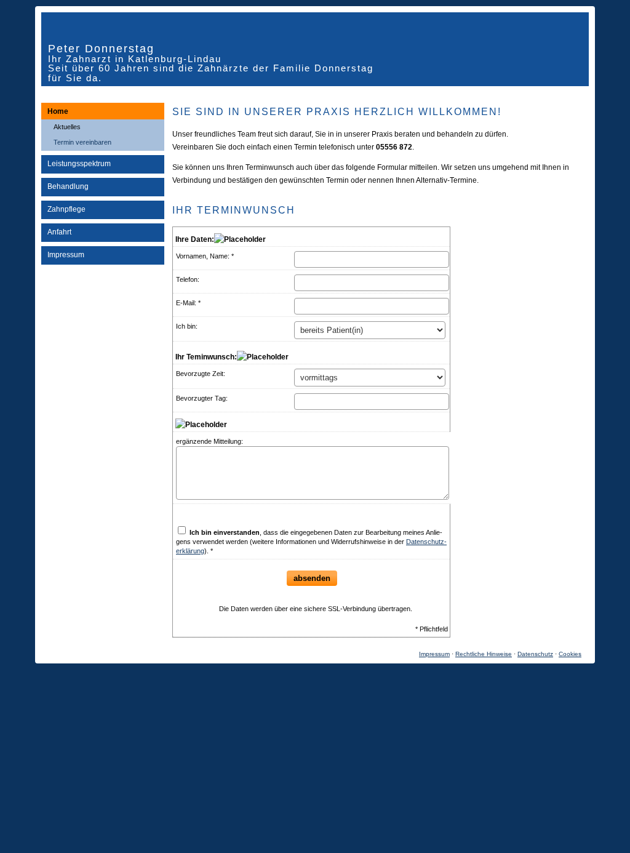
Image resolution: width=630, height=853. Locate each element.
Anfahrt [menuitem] (59, 232)
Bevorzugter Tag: (202, 398)
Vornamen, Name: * (205, 256)
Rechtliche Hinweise (483, 654)
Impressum (434, 654)
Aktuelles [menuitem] (67, 126)
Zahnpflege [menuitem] (66, 209)
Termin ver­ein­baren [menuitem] (82, 142)
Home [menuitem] (57, 111)
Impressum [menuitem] (65, 254)
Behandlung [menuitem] (68, 186)
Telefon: (187, 279)
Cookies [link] (570, 654)
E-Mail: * (188, 302)
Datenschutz (535, 654)
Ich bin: (186, 326)
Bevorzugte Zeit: (200, 373)
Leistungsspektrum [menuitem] (79, 163)
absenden (311, 578)
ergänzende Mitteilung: (209, 441)
